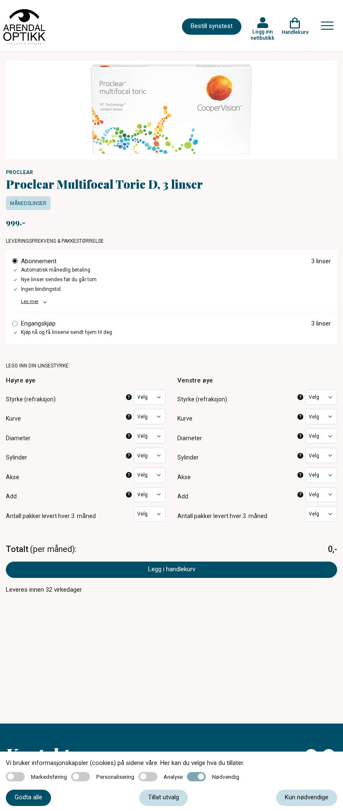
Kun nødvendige (306, 797)
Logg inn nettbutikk (262, 35)
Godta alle (28, 797)
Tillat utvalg (163, 797)
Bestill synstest (212, 26)
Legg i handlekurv (171, 569)
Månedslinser (28, 203)
